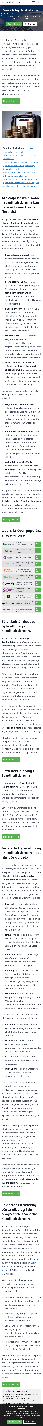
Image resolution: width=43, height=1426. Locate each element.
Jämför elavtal (30, 24)
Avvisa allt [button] (30, 1421)
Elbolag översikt (14, 24)
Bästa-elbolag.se (11, 2)
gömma (30, 148)
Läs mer (37, 544)
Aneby (33, 1262)
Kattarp (5, 1270)
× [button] (41, 1405)
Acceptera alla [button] (14, 1421)
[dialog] (21, 1415)
